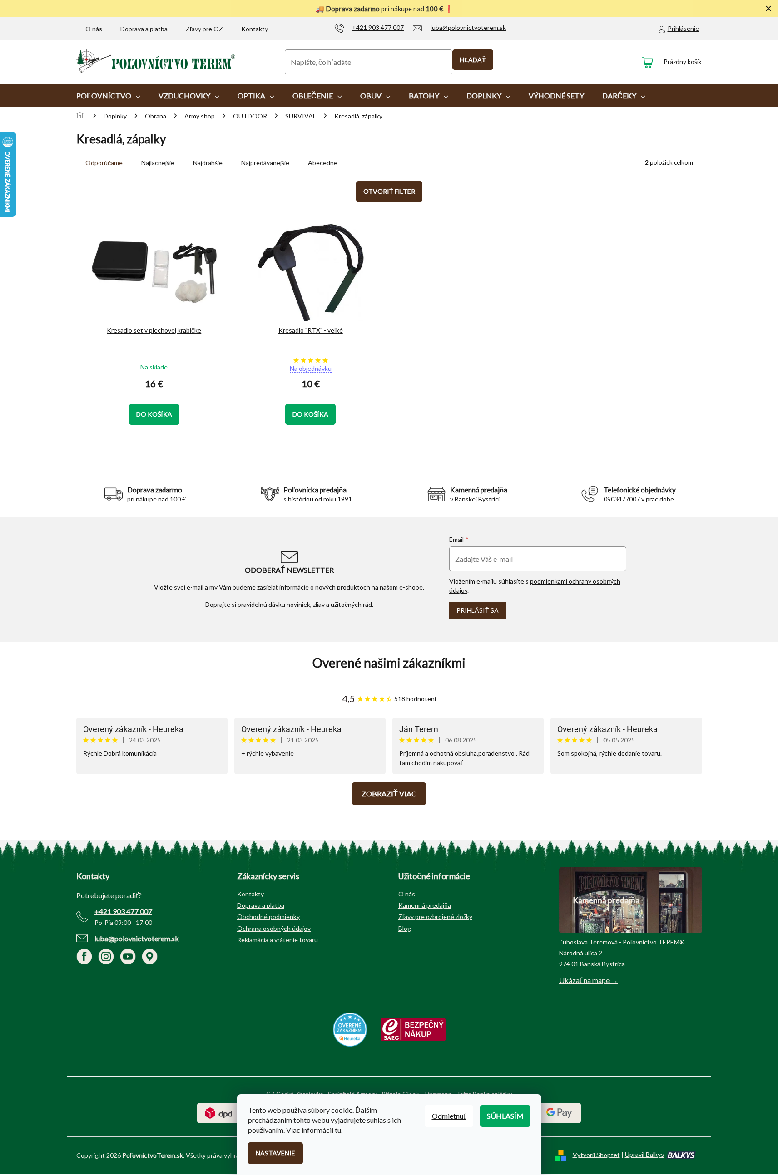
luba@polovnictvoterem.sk (136, 938)
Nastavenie (275, 1153)
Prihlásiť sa (477, 610)
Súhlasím (505, 1115)
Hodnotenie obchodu (389, 663)
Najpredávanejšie (265, 163)
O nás (93, 29)
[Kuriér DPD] (219, 1112)
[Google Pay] (559, 1112)
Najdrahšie (208, 163)
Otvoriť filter (389, 191)
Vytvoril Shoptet (596, 1154)
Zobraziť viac (389, 793)
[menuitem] (108, 95)
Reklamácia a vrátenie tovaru (277, 940)
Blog (404, 928)
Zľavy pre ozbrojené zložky (435, 916)
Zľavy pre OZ (204, 29)
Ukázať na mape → (588, 980)
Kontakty (254, 29)
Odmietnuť (449, 1115)
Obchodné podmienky (268, 916)
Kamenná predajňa (424, 905)
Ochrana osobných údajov (274, 928)
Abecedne (322, 163)
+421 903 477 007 (123, 911)
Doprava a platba (144, 29)
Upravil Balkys (644, 1154)
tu (338, 1130)
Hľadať (473, 60)
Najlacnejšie (157, 163)
